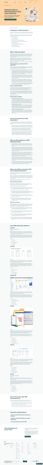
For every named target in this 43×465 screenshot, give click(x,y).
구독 (25, 461)
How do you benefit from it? (15, 38)
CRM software (23, 66)
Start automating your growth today (16, 46)
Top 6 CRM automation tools (15, 42)
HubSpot (12, 305)
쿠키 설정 (12, 463)
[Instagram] (38, 461)
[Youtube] (36, 461)
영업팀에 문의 (40, 463)
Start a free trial (27, 436)
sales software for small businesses (23, 91)
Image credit (11, 230)
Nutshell (12, 374)
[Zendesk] (4, 442)
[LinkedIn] (34, 461)
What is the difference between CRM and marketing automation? (19, 41)
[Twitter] (31, 461)
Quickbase (12, 227)
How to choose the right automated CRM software (17, 43)
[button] (20, 415)
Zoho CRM (12, 246)
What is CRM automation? (15, 37)
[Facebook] (33, 461)
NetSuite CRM (13, 275)
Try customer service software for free (10, 19)
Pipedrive (12, 344)
